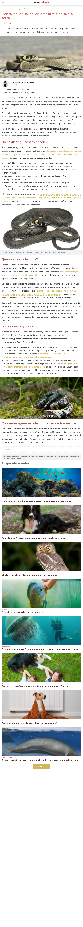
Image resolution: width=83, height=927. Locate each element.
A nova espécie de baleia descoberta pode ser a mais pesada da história (40, 760)
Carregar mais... (42, 766)
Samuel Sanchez (16, 85)
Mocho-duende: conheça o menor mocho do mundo (29, 575)
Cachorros (6, 536)
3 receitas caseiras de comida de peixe (22, 612)
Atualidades (6, 499)
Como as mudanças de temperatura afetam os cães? (29, 723)
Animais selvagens (15, 9)
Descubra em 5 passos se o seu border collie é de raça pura (33, 538)
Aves (3, 573)
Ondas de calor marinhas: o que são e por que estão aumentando (36, 501)
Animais (4, 9)
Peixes (4, 610)
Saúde (4, 721)
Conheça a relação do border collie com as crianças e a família (35, 686)
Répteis (26, 9)
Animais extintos (8, 758)
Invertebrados (7, 647)
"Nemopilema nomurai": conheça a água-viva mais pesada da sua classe (40, 649)
